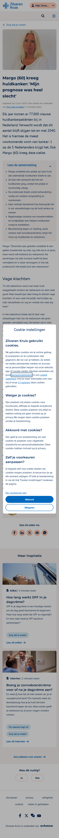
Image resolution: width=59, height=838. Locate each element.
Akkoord (29, 499)
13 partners (24, 382)
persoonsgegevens (21, 374)
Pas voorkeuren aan (16, 492)
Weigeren (29, 507)
